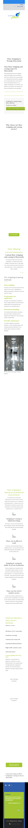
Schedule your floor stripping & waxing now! (16, 108)
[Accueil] (14, 824)
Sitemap (20, 821)
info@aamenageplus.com (14, 803)
